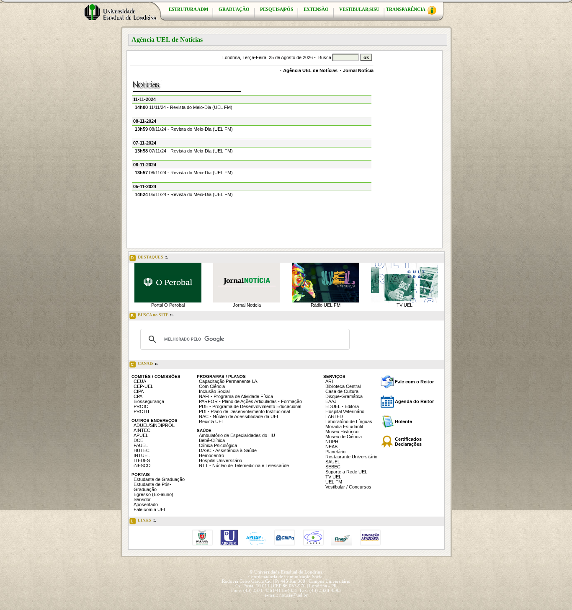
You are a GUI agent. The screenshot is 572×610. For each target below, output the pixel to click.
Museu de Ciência (343, 436)
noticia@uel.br (293, 595)
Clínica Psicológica (218, 445)
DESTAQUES (149, 257)
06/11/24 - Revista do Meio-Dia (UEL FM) (184, 172)
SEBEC (332, 466)
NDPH (331, 441)
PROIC (141, 406)
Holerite (403, 421)
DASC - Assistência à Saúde (228, 450)
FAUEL (141, 445)
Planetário (335, 451)
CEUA (140, 381)
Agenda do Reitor (414, 401)
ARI (329, 381)
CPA (138, 396)
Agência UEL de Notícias (310, 70)
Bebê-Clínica (212, 440)
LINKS (143, 520)
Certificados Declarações (408, 442)
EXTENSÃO (316, 9)
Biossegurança (149, 401)
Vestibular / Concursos (348, 486)
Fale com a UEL (150, 509)
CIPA (139, 391)
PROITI (141, 411)
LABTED (334, 416)
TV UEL (404, 305)
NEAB (331, 446)
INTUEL (142, 455)
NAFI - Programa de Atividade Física (236, 396)
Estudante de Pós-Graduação (152, 487)
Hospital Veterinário (344, 411)
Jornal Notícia (358, 70)
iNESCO (142, 465)
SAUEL (332, 461)
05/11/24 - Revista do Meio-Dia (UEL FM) (184, 194)
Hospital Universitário (220, 460)
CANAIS (145, 364)
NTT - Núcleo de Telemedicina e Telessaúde (244, 465)
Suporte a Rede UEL (346, 471)
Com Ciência (212, 386)
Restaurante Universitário (351, 456)
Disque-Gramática (344, 396)
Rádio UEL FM (325, 305)
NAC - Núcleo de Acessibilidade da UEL (239, 416)
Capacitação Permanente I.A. (228, 381)
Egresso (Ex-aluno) (153, 494)
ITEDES (142, 460)
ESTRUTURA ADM (188, 9)
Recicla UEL (211, 421)
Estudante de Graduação (159, 479)
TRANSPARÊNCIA (406, 9)
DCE (138, 440)
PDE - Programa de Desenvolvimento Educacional (250, 406)
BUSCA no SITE (152, 315)
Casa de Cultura (341, 391)
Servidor (142, 499)
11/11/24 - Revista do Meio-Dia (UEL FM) (183, 107)
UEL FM (333, 481)
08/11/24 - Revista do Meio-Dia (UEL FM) (184, 129)
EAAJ (331, 401)
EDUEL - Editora (342, 406)
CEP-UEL (143, 386)
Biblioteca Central (343, 386)
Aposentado (146, 504)
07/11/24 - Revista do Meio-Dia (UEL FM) (184, 150)
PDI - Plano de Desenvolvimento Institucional (244, 411)
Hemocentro (211, 455)
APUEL (141, 435)
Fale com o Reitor (414, 381)
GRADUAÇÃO (234, 9)
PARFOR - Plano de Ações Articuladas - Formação (250, 401)
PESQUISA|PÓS (276, 9)
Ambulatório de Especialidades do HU (237, 435)
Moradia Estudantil (344, 426)
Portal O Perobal (168, 305)
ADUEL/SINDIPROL (154, 425)
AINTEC (142, 430)
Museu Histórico (341, 431)
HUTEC (141, 450)
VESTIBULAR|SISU (359, 9)
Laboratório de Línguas (348, 421)
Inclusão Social (214, 391)
